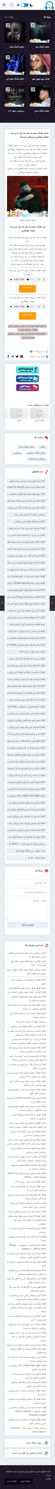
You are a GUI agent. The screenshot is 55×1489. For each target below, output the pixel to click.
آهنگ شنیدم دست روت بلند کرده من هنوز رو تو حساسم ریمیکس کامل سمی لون (25, 528)
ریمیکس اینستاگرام (37, 459)
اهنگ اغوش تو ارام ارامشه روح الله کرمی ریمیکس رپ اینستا (25, 597)
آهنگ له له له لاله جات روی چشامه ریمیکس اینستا (25, 700)
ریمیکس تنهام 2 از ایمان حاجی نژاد (30, 514)
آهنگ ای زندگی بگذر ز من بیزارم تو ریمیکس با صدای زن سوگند (25, 556)
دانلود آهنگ (27, 287)
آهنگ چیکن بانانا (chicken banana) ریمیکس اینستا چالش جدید (25, 583)
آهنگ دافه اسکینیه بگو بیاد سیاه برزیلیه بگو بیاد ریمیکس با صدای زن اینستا (25, 542)
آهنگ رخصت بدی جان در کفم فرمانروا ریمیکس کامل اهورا (25, 576)
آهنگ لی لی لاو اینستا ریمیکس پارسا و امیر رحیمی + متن (25, 761)
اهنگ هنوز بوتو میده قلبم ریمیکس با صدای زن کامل (25, 720)
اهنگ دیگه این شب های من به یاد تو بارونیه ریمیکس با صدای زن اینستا (25, 768)
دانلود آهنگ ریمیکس (36, 453)
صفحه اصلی (25, 1481)
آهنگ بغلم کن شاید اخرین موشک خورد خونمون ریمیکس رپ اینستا (25, 501)
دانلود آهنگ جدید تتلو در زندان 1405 (30, 1182)
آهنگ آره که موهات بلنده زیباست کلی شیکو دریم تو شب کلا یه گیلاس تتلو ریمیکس (25, 617)
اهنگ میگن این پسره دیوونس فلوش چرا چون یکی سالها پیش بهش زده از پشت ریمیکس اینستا (25, 754)
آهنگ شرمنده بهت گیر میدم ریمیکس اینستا (26, 679)
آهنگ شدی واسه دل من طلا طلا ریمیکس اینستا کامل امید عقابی (25, 809)
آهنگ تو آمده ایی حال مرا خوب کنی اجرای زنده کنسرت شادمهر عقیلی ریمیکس (25, 713)
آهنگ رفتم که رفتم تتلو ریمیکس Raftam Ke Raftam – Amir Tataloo (25, 645)
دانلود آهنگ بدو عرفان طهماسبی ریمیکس (28, 1026)
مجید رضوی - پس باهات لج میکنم (30, 851)
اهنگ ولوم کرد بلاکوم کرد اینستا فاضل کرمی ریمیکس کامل (25, 837)
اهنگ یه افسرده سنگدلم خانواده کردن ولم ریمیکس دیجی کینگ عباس (25, 672)
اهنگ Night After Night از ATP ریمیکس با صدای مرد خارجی (25, 796)
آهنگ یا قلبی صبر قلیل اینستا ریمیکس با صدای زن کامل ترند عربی (25, 802)
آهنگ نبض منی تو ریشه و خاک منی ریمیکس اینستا (25, 507)
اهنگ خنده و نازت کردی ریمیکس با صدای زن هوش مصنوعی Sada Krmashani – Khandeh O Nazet (25, 830)
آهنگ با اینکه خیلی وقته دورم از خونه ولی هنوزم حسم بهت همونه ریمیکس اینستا (25, 604)
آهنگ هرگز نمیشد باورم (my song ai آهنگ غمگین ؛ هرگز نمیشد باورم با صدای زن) (25, 487)
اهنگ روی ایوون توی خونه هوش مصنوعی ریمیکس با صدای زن (25, 494)
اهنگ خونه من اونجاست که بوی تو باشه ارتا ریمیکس (25, 693)
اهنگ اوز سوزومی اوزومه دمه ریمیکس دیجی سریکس (25, 823)
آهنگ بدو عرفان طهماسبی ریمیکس (30, 521)
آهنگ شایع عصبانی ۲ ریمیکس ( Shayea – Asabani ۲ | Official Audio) (25, 706)
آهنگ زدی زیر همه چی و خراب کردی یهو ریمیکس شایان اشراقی (25, 569)
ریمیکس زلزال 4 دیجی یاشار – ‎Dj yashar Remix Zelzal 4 (25, 844)
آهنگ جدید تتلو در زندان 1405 (32, 652)
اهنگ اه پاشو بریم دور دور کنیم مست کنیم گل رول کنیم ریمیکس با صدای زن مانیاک (25, 549)
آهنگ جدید (40, 356)
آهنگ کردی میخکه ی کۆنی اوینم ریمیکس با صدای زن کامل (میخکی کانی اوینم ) (25, 748)
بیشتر (11, 17)
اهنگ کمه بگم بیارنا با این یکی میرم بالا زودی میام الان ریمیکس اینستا (25, 665)
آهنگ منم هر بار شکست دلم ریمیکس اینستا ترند (25, 816)
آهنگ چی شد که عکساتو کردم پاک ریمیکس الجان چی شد (25, 658)
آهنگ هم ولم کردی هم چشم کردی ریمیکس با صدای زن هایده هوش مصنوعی (25, 727)
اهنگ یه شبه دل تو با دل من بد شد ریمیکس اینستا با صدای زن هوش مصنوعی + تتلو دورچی (25, 775)
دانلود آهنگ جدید (26, 447)
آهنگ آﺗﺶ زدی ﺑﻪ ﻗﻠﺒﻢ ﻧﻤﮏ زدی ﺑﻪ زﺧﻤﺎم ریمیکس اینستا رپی (25, 610)
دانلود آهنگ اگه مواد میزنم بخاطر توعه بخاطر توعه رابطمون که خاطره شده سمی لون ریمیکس (27, 1220)
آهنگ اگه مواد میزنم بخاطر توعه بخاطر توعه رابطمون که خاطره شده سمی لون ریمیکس (25, 686)
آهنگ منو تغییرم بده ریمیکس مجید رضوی (27, 481)
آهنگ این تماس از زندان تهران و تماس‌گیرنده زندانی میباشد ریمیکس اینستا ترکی (25, 631)
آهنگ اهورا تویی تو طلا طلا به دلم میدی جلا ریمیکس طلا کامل (25, 741)
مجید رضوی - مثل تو (36, 857)
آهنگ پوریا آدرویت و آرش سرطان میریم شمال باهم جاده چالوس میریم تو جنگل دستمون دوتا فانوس (25, 782)
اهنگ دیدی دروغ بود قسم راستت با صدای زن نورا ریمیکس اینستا (25, 789)
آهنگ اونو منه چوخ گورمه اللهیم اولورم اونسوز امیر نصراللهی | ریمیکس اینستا (25, 590)
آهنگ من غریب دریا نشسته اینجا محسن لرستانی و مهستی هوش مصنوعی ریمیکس (25, 535)
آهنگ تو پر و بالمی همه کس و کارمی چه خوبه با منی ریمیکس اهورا (25, 734)
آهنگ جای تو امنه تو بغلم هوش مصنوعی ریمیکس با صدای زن (25, 638)
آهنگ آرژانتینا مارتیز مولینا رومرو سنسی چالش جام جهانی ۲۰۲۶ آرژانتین (25, 562)
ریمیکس (32, 356)
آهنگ (42, 447)
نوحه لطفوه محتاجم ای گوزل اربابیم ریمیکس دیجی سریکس (25, 624)
